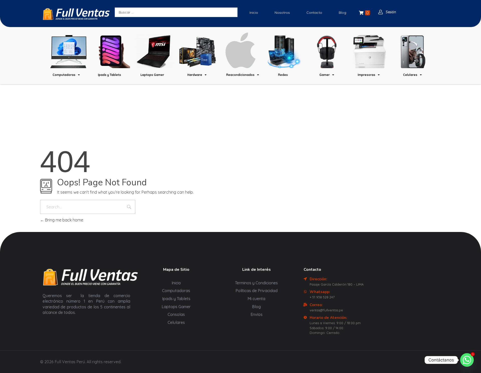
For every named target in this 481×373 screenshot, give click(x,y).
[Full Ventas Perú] (76, 14)
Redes (283, 75)
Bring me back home (63, 219)
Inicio (254, 12)
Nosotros (282, 12)
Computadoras (64, 75)
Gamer (324, 75)
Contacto (314, 12)
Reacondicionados (240, 75)
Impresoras (366, 75)
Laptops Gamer (152, 75)
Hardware (194, 75)
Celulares (410, 75)
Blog (342, 12)
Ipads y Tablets (109, 75)
